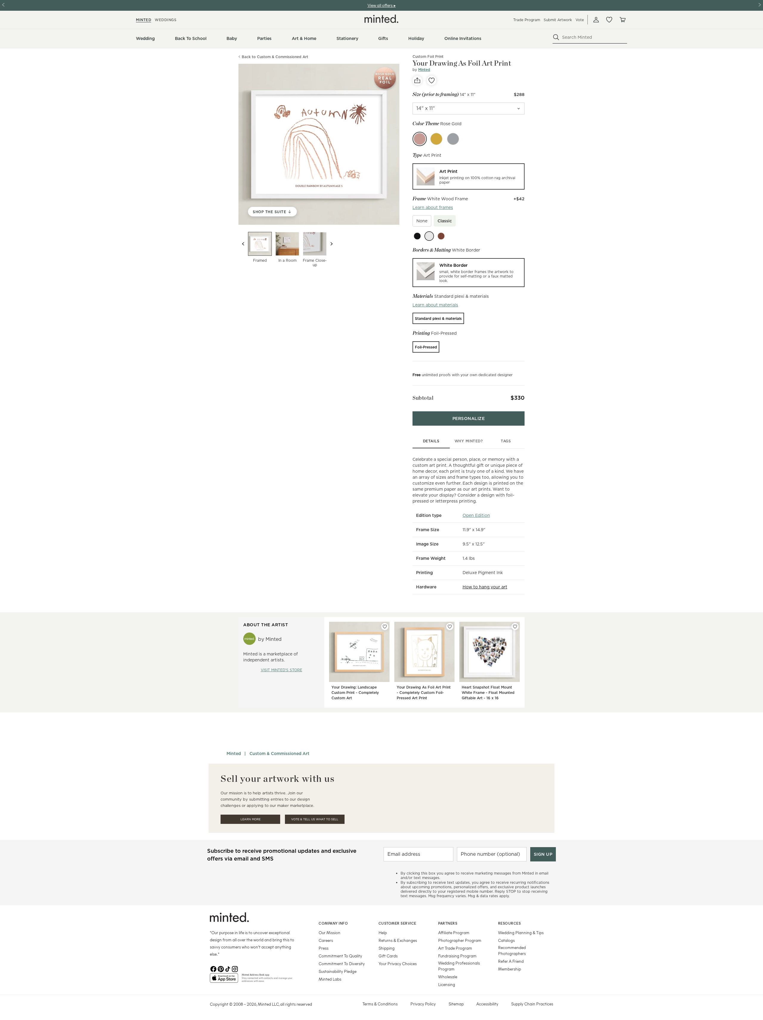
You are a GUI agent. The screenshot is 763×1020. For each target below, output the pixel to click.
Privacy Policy (423, 1004)
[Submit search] (556, 37)
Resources (509, 923)
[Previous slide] (243, 244)
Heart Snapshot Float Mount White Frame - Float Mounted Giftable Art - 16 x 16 (488, 692)
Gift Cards (388, 956)
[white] (429, 236)
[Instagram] (234, 968)
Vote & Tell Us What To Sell (314, 819)
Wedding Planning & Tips (521, 932)
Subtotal (422, 398)
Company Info (333, 923)
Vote (580, 20)
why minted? (469, 441)
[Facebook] (213, 968)
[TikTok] (227, 968)
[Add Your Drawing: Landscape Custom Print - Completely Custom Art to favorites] (384, 626)
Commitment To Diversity (342, 963)
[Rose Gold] (419, 139)
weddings (165, 20)
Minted (424, 69)
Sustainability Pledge (337, 971)
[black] (417, 236)
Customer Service (397, 923)
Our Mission (329, 932)
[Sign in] (596, 19)
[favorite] (431, 80)
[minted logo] (381, 19)
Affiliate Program (453, 932)
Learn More (250, 819)
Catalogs (506, 940)
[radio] (468, 176)
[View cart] (622, 19)
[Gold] (436, 139)
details (431, 441)
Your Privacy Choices (398, 963)
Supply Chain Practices (532, 1004)
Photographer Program (459, 940)
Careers (326, 940)
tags (506, 441)
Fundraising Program (457, 956)
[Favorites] (609, 19)
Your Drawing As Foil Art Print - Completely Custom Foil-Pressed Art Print (424, 692)
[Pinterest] (220, 968)
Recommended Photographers (512, 950)
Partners (447, 923)
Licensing (446, 984)
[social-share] (417, 80)
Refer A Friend (511, 961)
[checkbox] (421, 221)
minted (143, 20)
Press (323, 948)
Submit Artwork (558, 20)
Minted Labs (330, 979)
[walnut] (441, 236)
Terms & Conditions (380, 1004)
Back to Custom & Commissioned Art (275, 57)
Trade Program (526, 20)
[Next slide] (331, 244)
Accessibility (487, 1004)
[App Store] (224, 980)
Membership (509, 969)
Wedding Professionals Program (459, 966)
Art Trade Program (455, 948)
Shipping (387, 948)
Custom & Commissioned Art (279, 753)
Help (383, 932)
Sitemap (456, 1004)
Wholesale (447, 976)
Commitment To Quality (340, 956)
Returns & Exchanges (398, 940)
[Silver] (453, 139)
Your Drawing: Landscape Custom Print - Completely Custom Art (355, 692)
